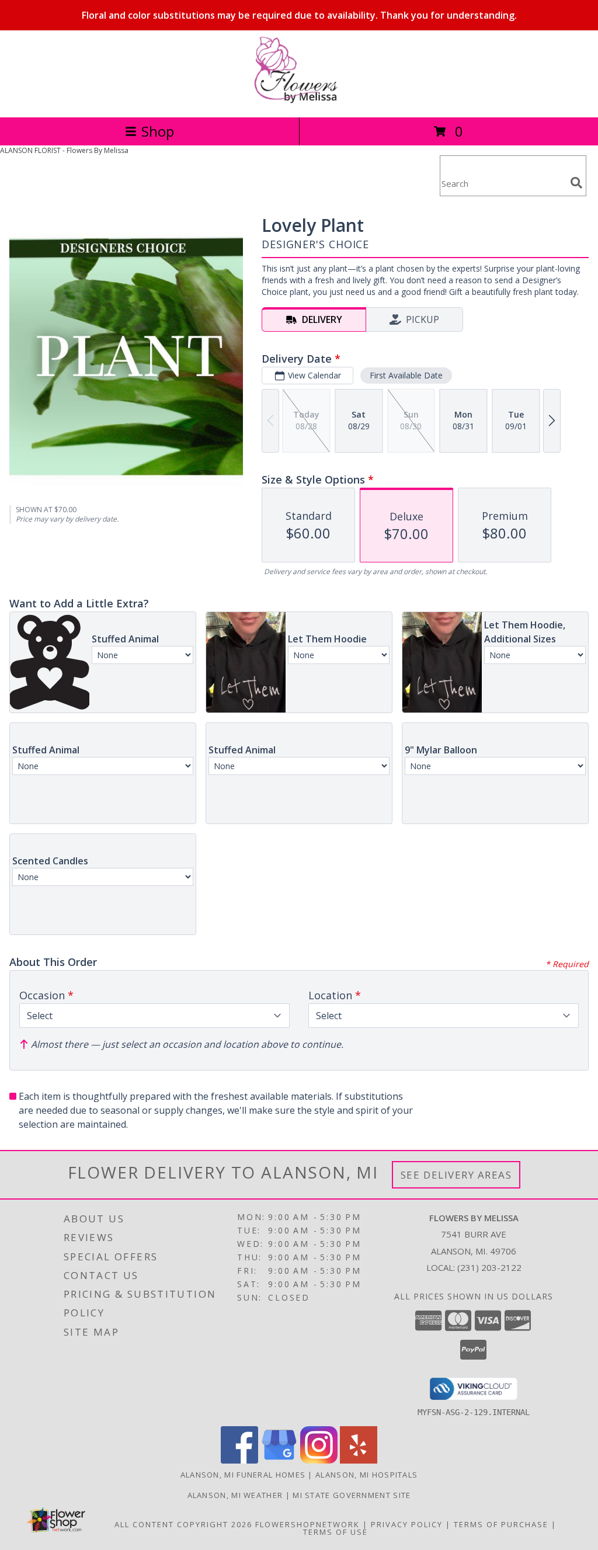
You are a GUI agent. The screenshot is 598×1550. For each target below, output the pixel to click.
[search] (576, 182)
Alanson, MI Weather (235, 1495)
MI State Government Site (352, 1495)
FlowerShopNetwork (307, 1524)
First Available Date (406, 375)
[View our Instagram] (319, 1460)
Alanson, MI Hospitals (366, 1474)
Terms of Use (335, 1532)
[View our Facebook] (239, 1460)
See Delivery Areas (456, 1174)
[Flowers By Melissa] (299, 100)
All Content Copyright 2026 (183, 1524)
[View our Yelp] (358, 1460)
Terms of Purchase (501, 1524)
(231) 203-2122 (489, 1267)
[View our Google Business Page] (279, 1460)
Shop (157, 131)
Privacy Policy (407, 1524)
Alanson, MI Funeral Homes (243, 1474)
